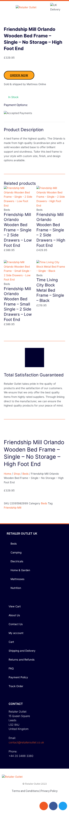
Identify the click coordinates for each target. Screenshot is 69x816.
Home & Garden (20, 570)
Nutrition (16, 587)
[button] (7, 7)
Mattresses (17, 579)
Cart (11, 641)
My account (16, 633)
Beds (25, 473)
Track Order (16, 686)
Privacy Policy (49, 790)
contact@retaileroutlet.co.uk (26, 742)
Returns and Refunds (21, 659)
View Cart (15, 606)
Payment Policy (18, 677)
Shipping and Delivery (22, 650)
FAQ (11, 668)
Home (7, 473)
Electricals (17, 561)
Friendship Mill (12, 507)
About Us (14, 615)
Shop (17, 473)
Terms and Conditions (25, 790)
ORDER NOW (19, 75)
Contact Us (16, 624)
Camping (16, 552)
